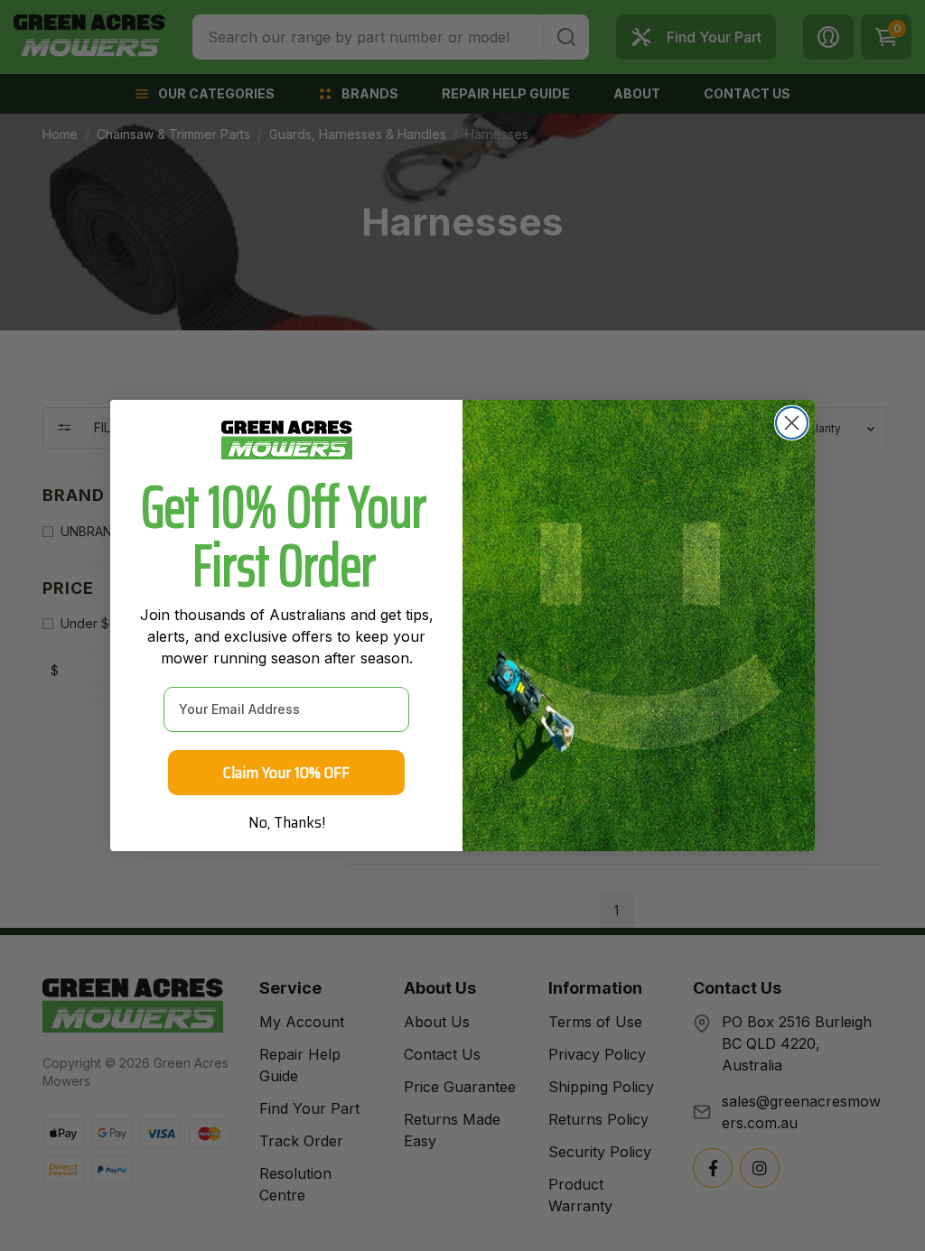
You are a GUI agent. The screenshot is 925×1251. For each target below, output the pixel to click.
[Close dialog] (792, 423)
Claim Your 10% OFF (286, 772)
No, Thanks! (286, 822)
